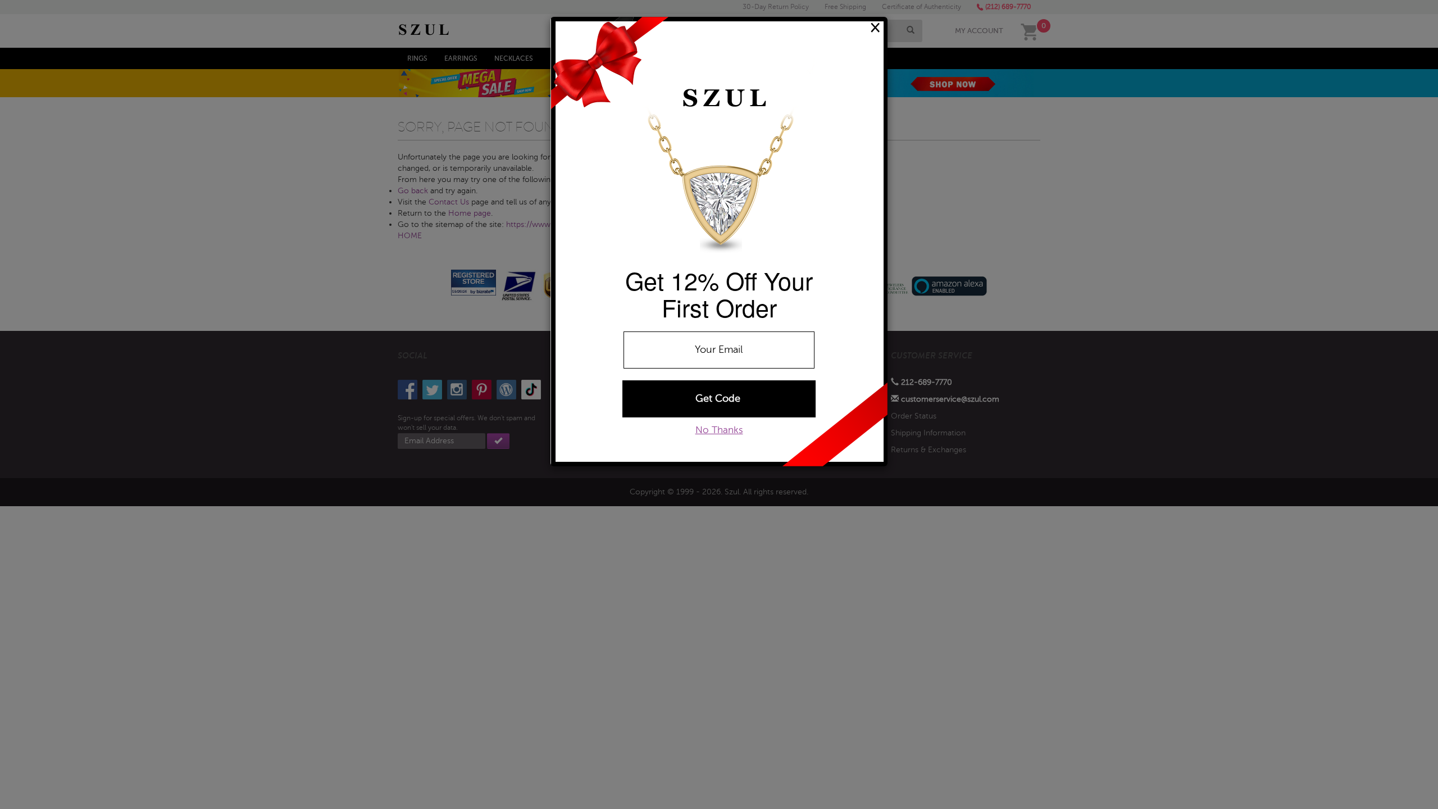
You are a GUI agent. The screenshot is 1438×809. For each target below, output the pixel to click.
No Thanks (719, 430)
